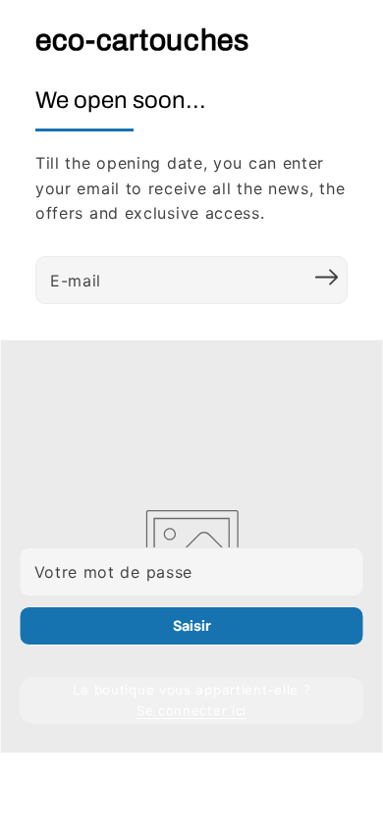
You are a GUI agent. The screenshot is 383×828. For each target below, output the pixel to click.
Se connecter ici (191, 710)
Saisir (192, 625)
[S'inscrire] (326, 277)
